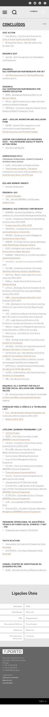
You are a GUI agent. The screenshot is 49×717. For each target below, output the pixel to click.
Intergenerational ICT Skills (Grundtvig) (21, 482)
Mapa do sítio (7, 680)
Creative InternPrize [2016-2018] (19, 225)
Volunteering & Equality (15, 148)
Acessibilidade (8, 683)
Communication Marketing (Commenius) (22, 456)
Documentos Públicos (13, 624)
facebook (30, 3)
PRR (20, 618)
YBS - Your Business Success (17, 379)
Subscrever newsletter (10, 677)
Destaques (17, 606)
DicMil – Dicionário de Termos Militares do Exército (26, 570)
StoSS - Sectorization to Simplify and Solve (22, 165)
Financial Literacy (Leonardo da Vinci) (21, 472)
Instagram (44, 3)
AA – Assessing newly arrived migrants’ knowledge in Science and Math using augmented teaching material (24, 397)
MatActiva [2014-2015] (14, 419)
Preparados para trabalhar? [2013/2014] (22, 530)
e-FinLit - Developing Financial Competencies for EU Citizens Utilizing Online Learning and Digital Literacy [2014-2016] (24, 290)
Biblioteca (18, 630)
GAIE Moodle (17, 612)
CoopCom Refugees (13, 196)
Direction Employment (14, 186)
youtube (35, 3)
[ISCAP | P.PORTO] (37, 12)
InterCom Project (12, 433)
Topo (41, 701)
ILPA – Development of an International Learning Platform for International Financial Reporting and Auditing (24, 307)
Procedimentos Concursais (16, 637)
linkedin (40, 3)
